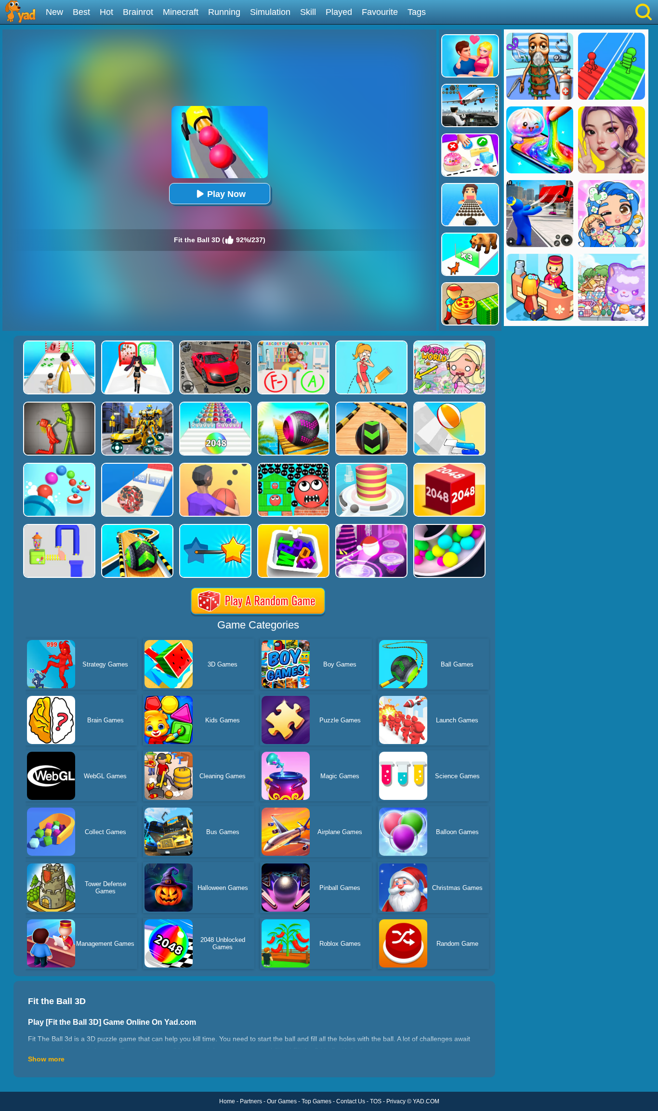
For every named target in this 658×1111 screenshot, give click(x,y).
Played (339, 12)
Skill (308, 12)
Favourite (380, 12)
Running (224, 12)
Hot (106, 12)
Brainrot (138, 12)
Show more (46, 1059)
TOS (376, 1101)
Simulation (270, 12)
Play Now (226, 194)
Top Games (316, 1101)
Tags (417, 12)
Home (227, 1101)
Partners (251, 1101)
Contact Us (350, 1101)
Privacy (396, 1101)
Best (81, 12)
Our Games (282, 1101)
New (54, 12)
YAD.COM (426, 1101)
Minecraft (180, 12)
